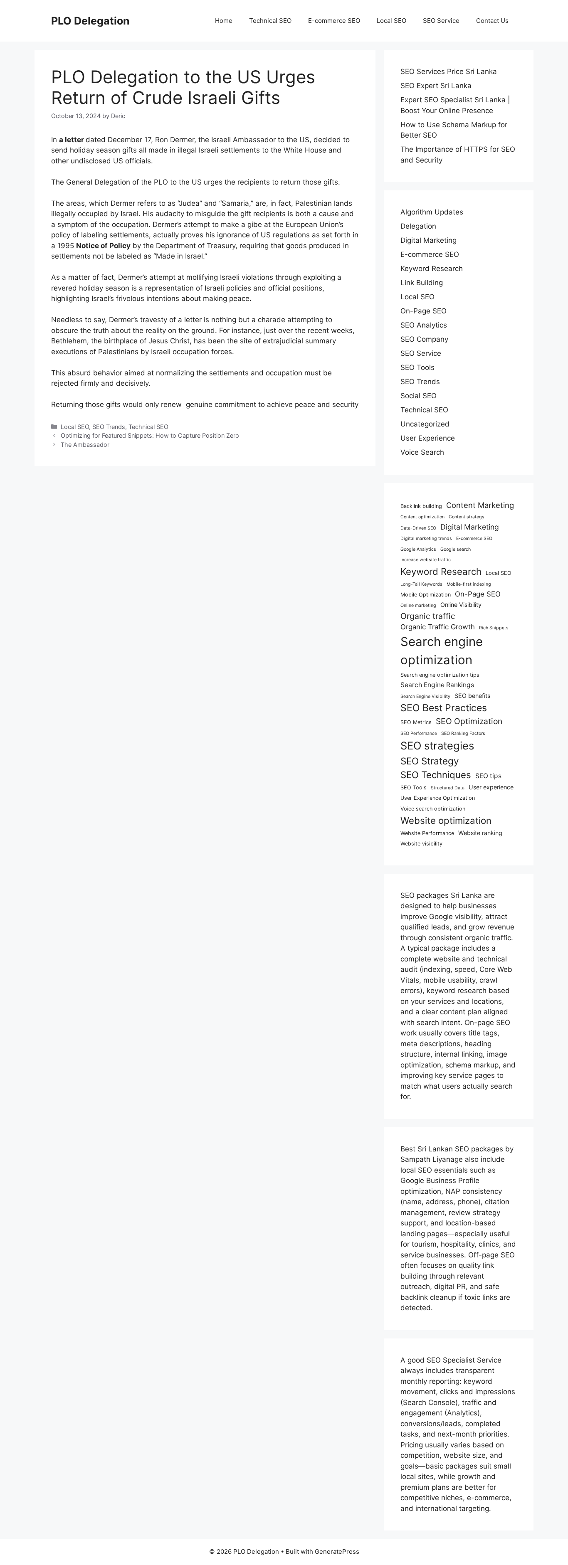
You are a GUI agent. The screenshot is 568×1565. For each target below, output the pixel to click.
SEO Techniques (435, 774)
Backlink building (421, 506)
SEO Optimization (469, 721)
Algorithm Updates (431, 212)
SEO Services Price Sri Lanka (448, 71)
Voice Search (422, 452)
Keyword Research (431, 268)
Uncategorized (424, 424)
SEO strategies (437, 745)
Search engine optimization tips (439, 675)
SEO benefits (472, 695)
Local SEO (391, 21)
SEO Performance (418, 733)
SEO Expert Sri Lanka (436, 85)
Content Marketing (480, 505)
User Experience (427, 438)
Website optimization (445, 820)
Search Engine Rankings (437, 685)
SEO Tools (417, 367)
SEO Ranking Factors (463, 733)
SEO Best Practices (443, 708)
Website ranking (480, 832)
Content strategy (466, 517)
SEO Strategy (429, 760)
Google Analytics (418, 549)
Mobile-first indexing (469, 584)
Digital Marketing (428, 240)
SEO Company (424, 339)
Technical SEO (270, 21)
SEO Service (441, 21)
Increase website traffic (425, 559)
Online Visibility (461, 604)
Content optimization (422, 517)
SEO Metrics (416, 722)
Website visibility (421, 843)
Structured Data (447, 788)
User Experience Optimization (437, 798)
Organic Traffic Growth (437, 627)
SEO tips (488, 776)
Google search (455, 549)
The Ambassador (85, 444)
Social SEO (418, 396)
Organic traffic (427, 616)
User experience (491, 787)
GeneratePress (337, 1551)
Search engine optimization (441, 650)
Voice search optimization (432, 809)
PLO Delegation (90, 21)
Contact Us (492, 21)
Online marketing (418, 605)
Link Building (421, 282)
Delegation (418, 226)
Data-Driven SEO (418, 528)
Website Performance (427, 833)
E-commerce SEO (334, 21)
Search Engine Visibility (425, 696)
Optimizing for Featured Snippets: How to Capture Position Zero (150, 435)
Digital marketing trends (426, 538)
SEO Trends (108, 426)
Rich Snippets (494, 628)
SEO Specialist (452, 1360)
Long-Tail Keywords (421, 584)
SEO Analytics (423, 325)
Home (223, 21)
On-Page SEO (423, 311)
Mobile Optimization (425, 594)
